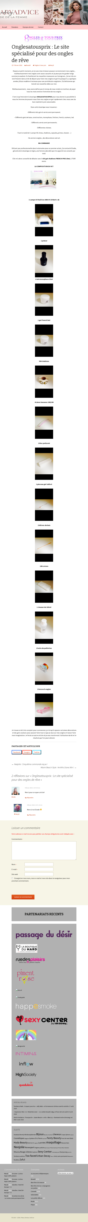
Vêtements (70, 1156)
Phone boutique (54, 1147)
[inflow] (26, 1064)
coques (72, 1134)
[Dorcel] (19, 990)
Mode (33, 1201)
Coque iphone (65, 1135)
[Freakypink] (20, 997)
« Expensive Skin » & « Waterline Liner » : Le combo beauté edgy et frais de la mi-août (41, 1112)
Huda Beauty (21, 1142)
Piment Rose (61, 1147)
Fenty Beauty (54, 1138)
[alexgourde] (20, 1046)
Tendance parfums (19, 1156)
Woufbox (16, 1160)
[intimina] (26, 1053)
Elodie (14, 797)
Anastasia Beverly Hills (20, 1135)
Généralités (34, 1195)
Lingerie (36, 1143)
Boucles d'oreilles (48, 1134)
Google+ (27, 752)
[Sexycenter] (42, 1020)
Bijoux (40, 1134)
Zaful (22, 1159)
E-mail (15, 869)
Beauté (28, 65)
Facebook (16, 752)
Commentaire (17, 839)
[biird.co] (26, 1035)
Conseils (33, 1191)
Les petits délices (36, 1198)
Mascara (63, 1143)
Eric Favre (38, 1138)
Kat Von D (31, 1143)
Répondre (30, 798)
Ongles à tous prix (40, 65)
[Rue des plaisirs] (30, 960)
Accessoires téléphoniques (40, 1174)
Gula (71, 1138)
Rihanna (17, 1152)
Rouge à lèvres (26, 1152)
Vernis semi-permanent (61, 1156)
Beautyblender (31, 1135)
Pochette (67, 1147)
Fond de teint (65, 1138)
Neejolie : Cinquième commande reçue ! (29, 764)
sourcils (69, 1152)
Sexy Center (45, 1151)
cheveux (57, 1134)
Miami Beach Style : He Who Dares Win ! (58, 767)
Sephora (34, 1152)
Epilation (32, 1138)
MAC (44, 1143)
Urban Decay (43, 1155)
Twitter (37, 752)
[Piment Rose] (26, 976)
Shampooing (63, 1152)
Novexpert (29, 1147)
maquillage (53, 1142)
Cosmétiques (19, 1138)
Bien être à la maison (37, 1182)
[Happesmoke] (36, 1007)
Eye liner (44, 1138)
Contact (40, 27)
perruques (47, 1147)
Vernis (52, 1156)
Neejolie (19, 1147)
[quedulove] (26, 1084)
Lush (40, 1143)
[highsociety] (26, 1075)
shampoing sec (55, 1152)
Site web (15, 874)
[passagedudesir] (44, 935)
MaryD (52, 65)
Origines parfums (40, 1148)
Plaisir (33, 1205)
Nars (67, 1143)
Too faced (30, 1155)
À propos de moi (28, 27)
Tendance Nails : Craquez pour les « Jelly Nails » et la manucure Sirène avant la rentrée (41, 1106)
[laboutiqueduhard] (26, 948)
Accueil (4, 27)
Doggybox (27, 1138)
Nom (14, 864)
